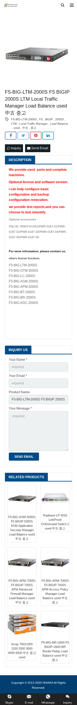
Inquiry (15, 148)
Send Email (39, 148)
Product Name (19, 392)
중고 (33, 127)
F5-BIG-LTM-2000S (24, 119)
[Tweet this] (23, 136)
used (17, 127)
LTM (14, 123)
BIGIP (49, 119)
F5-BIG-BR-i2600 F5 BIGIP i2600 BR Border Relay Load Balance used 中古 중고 (55, 651)
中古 (25, 127)
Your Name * (18, 359)
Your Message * (20, 408)
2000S (59, 119)
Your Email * (18, 376)
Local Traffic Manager (33, 123)
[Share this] (10, 136)
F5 (41, 119)
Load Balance (59, 123)
